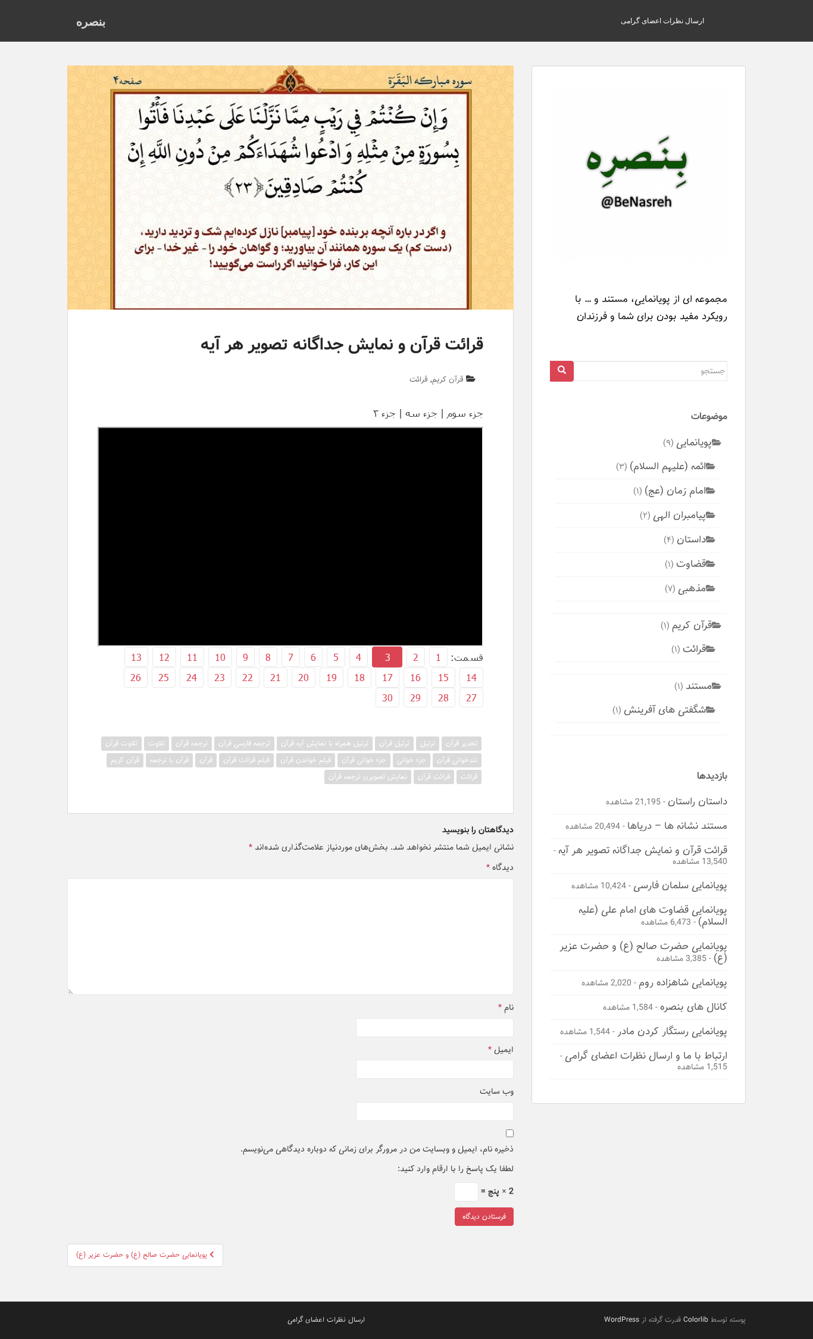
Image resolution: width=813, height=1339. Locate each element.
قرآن (205, 760)
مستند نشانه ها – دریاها (677, 825)
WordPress (621, 1319)
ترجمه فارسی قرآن (244, 743)
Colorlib (695, 1319)
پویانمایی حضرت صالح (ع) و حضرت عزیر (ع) (643, 952)
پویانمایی (694, 442)
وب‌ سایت (497, 1091)
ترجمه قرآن (192, 743)
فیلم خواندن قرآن (305, 760)
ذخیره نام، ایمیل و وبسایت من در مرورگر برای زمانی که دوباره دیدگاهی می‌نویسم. (377, 1149)
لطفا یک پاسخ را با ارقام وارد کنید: (456, 1169)
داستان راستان (697, 801)
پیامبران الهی (679, 515)
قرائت (418, 379)
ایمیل (501, 1050)
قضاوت (691, 563)
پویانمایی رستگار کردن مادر (672, 1031)
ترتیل (427, 743)
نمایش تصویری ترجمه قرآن (368, 776)
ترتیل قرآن (394, 743)
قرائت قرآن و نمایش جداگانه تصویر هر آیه (642, 850)
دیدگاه (500, 868)
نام (506, 1008)
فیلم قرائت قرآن (246, 760)
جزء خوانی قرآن (364, 760)
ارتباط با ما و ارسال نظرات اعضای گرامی (646, 1055)
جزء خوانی (411, 760)
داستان (691, 539)
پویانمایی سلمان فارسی (680, 885)
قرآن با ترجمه (169, 760)
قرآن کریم (448, 379)
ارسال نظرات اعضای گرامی (662, 20)
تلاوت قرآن (121, 743)
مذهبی (692, 588)
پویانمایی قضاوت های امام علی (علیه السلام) (653, 915)
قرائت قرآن (434, 776)
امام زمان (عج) (675, 490)
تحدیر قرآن (461, 743)
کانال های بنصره (693, 1006)
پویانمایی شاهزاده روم (683, 982)
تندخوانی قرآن (457, 760)
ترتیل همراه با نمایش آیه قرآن (324, 743)
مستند (699, 686)
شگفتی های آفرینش (665, 709)
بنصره (91, 21)
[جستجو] (562, 371)
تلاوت (156, 743)
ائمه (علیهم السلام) (668, 466)
